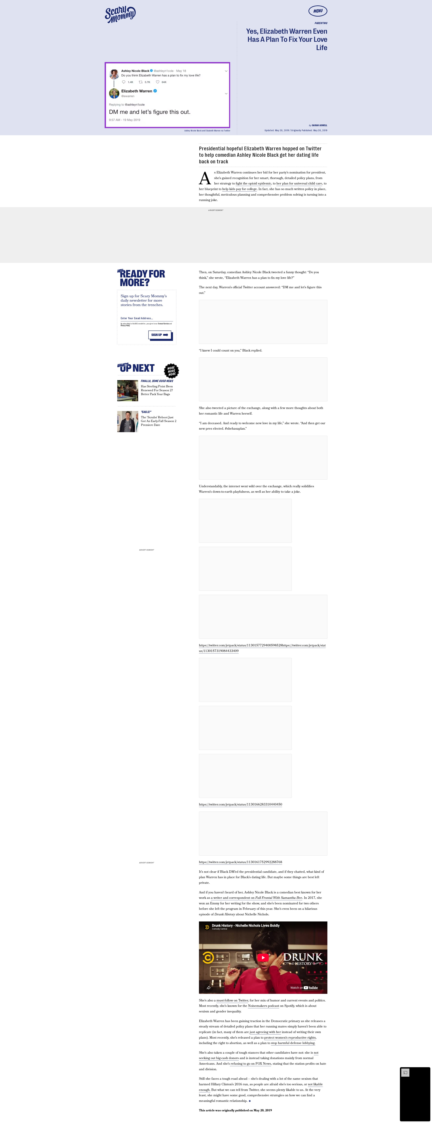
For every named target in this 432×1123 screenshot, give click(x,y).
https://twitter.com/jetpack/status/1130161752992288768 (240, 862)
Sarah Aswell (319, 125)
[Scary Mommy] (120, 14)
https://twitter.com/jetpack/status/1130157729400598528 (240, 645)
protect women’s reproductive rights (290, 1037)
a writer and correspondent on (256, 898)
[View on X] (263, 322)
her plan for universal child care (299, 183)
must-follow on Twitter (232, 1000)
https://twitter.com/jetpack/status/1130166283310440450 (240, 804)
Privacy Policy (125, 325)
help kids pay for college (239, 189)
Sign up (156, 335)
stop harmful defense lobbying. (293, 1043)
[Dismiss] (426, 1070)
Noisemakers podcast (263, 1006)
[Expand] (403, 1070)
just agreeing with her (265, 1032)
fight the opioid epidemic (253, 183)
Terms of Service (163, 324)
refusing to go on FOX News (250, 1063)
